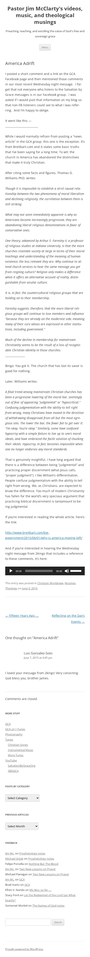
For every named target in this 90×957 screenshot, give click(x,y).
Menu (45, 47)
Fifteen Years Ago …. (22, 616)
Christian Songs (18, 745)
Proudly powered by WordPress (24, 949)
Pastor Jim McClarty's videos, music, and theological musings (45, 15)
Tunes (9, 739)
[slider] (76, 570)
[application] (45, 571)
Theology (11, 588)
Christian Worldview (50, 583)
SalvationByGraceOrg (21, 766)
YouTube (11, 760)
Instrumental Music (20, 750)
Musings (70, 583)
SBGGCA (13, 771)
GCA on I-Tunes (15, 729)
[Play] (11, 571)
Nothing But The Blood (43, 864)
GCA (8, 724)
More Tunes (15, 755)
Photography (13, 734)
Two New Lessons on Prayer (37, 869)
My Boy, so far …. (40, 890)
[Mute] (67, 571)
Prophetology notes (32, 853)
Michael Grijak (14, 859)
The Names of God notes (48, 905)
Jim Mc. (9, 853)
